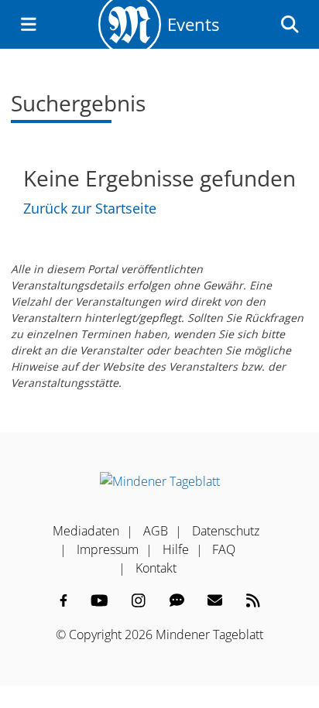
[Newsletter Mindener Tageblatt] (215, 600)
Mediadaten (86, 530)
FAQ (223, 549)
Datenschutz (225, 530)
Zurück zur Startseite (89, 208)
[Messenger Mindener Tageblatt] (177, 600)
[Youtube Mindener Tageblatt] (99, 600)
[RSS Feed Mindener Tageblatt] (253, 600)
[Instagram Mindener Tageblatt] (139, 600)
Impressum (108, 549)
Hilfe (176, 549)
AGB (155, 530)
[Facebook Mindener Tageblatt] (63, 600)
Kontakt (156, 567)
